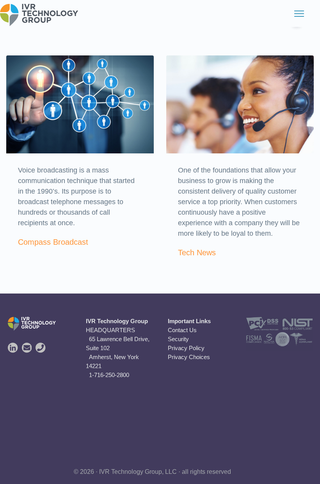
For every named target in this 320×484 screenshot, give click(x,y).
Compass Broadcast (53, 242)
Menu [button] (291, 13)
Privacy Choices (189, 357)
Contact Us (182, 330)
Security (178, 339)
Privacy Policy (186, 348)
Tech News (197, 252)
